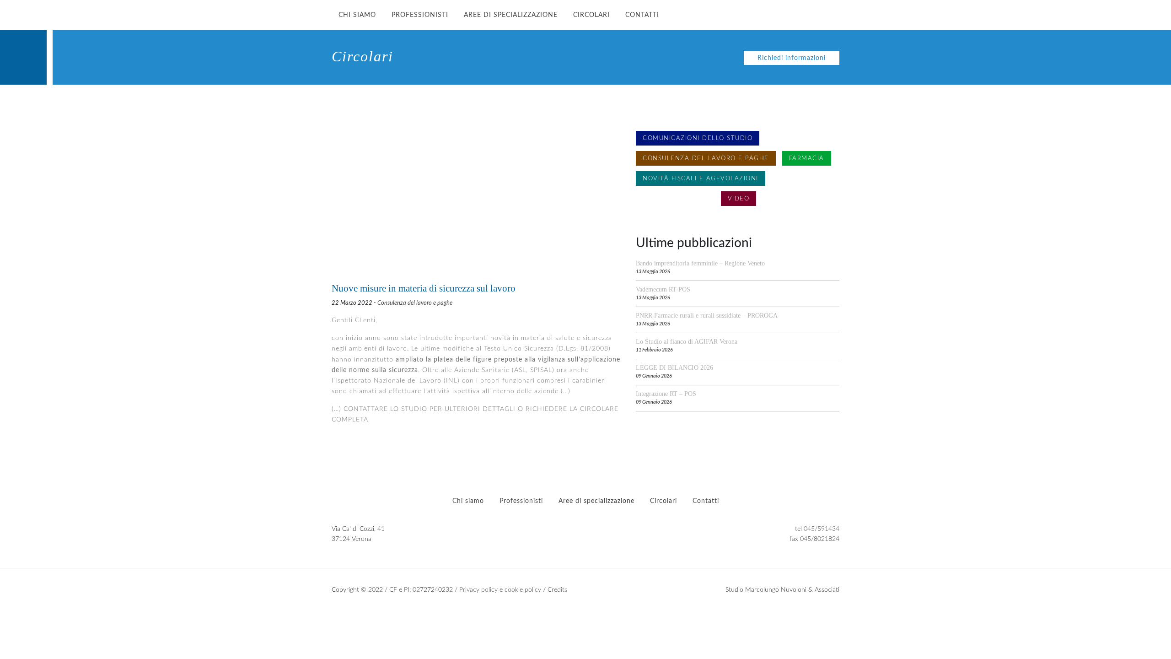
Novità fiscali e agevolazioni (700, 178)
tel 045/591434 (817, 528)
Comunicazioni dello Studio (697, 138)
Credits (557, 589)
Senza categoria (675, 198)
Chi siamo (357, 14)
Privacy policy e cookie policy (500, 589)
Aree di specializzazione (511, 14)
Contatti (642, 14)
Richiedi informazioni (791, 57)
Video (739, 198)
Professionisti (420, 14)
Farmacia (806, 158)
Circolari (591, 14)
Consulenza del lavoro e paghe (414, 303)
